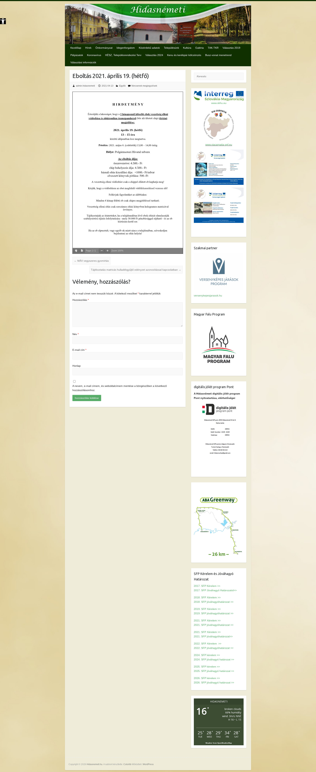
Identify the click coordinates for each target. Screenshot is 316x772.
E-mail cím (79, 349)
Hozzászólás (80, 299)
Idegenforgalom (125, 47)
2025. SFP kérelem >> (207, 666)
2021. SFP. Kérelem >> (207, 620)
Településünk (171, 47)
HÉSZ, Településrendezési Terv (123, 55)
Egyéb (122, 86)
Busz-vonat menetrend (218, 55)
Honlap (76, 365)
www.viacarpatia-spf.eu (218, 144)
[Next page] (82, 251)
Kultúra (187, 47)
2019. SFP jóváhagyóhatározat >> (213, 613)
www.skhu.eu (218, 103)
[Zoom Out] (101, 251)
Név (75, 334)
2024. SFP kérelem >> (207, 655)
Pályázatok (76, 55)
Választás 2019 (231, 47)
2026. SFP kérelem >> (207, 678)
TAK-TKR (213, 47)
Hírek (88, 47)
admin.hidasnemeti (85, 86)
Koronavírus (94, 55)
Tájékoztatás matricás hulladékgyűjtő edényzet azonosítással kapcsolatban (136, 269)
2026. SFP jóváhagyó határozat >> (214, 682)
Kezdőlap (75, 47)
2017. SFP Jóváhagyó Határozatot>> (215, 590)
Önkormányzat (103, 47)
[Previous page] (76, 251)
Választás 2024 (154, 55)
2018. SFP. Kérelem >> (207, 597)
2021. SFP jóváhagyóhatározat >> (213, 624)
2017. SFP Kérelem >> (207, 585)
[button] (3, 21)
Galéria (199, 47)
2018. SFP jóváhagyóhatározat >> (213, 601)
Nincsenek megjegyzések (144, 86)
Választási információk (83, 62)
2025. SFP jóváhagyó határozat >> (214, 671)
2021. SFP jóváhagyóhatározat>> (213, 636)
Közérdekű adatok (149, 47)
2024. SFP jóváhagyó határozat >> (214, 659)
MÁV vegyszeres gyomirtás (91, 260)
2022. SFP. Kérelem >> (207, 643)
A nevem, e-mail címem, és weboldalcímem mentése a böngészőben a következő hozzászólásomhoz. (119, 388)
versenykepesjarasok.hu (208, 295)
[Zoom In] (107, 251)
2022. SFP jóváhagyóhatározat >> (213, 647)
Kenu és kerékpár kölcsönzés (184, 55)
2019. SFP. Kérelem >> (207, 608)
